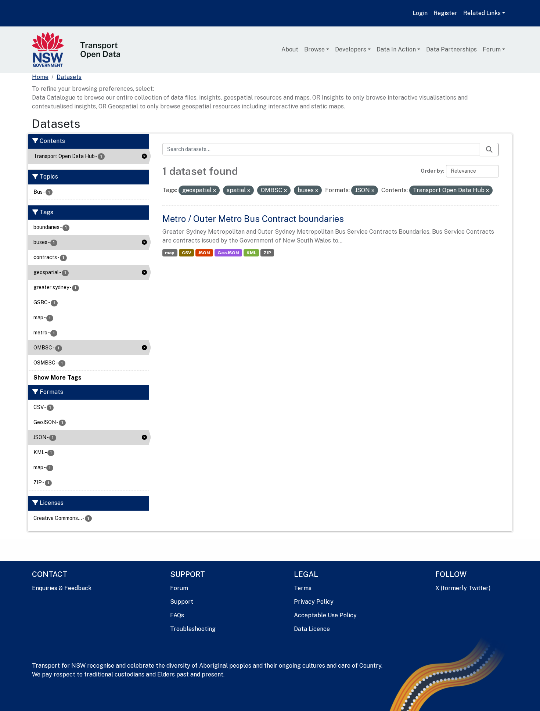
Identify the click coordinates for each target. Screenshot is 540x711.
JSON (204, 252)
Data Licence (312, 628)
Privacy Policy (314, 601)
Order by (432, 171)
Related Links (482, 13)
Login (420, 13)
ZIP (267, 252)
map (169, 252)
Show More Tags (57, 377)
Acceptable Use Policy (325, 615)
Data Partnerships (451, 49)
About (289, 49)
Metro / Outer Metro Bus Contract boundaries (253, 218)
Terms (303, 588)
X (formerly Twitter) (462, 588)
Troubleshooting (193, 628)
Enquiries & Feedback (61, 588)
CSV (186, 252)
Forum (492, 49)
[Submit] (489, 149)
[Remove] (214, 190)
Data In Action (396, 49)
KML (251, 252)
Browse (314, 49)
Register (445, 13)
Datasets (69, 76)
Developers (350, 49)
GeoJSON (228, 252)
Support (181, 601)
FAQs (177, 615)
